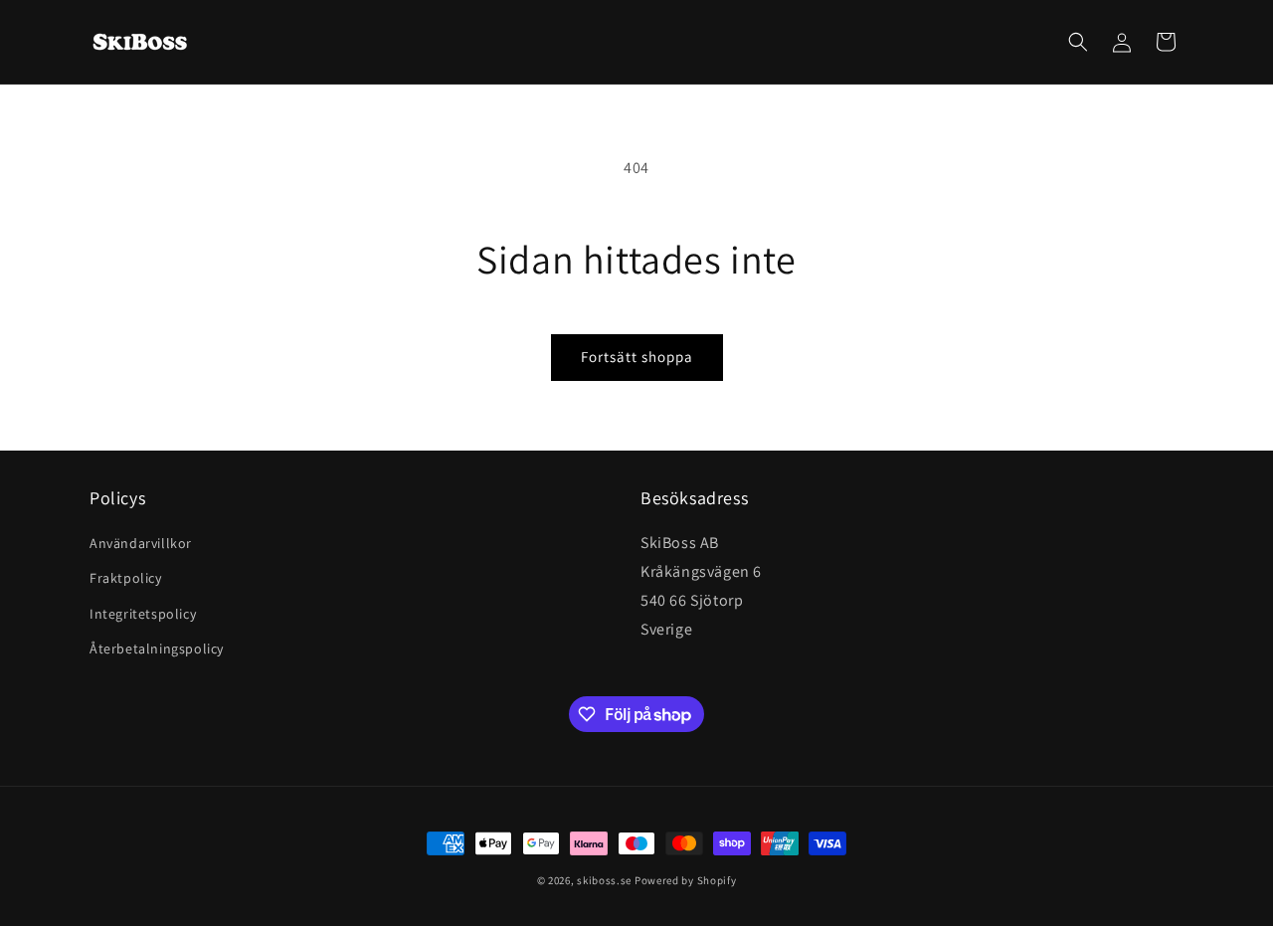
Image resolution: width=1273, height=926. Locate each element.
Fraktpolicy (126, 578)
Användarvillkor (141, 543)
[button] (1078, 42)
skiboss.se (604, 880)
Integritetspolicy (143, 614)
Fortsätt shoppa (637, 356)
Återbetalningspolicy (157, 648)
